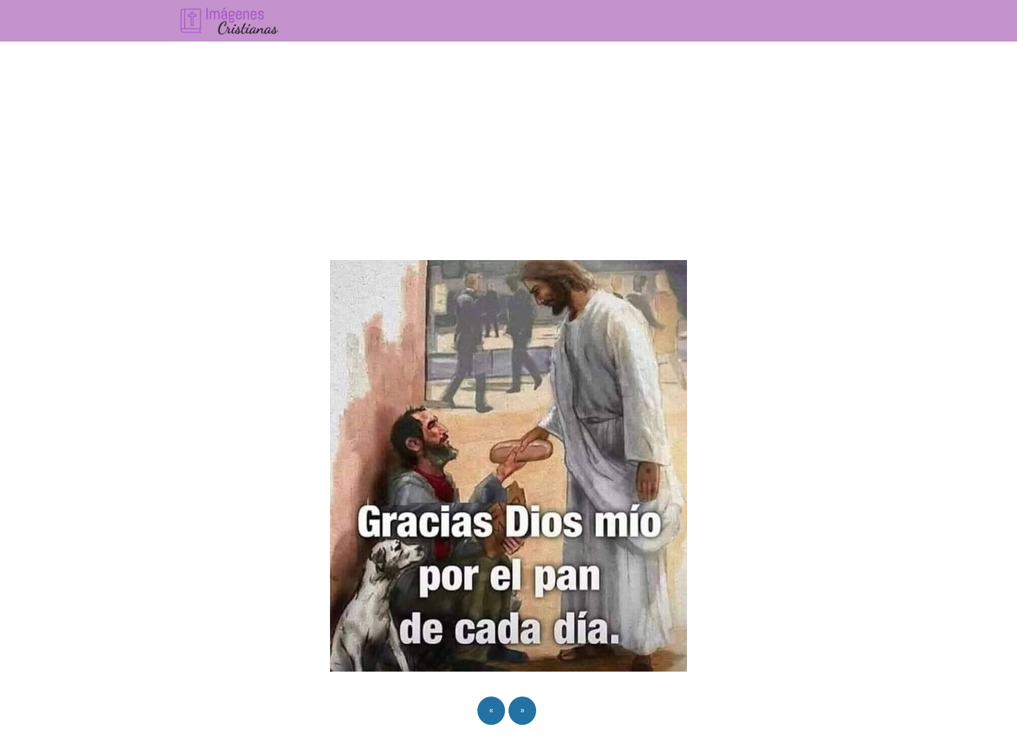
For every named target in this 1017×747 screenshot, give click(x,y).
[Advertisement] (508, 145)
